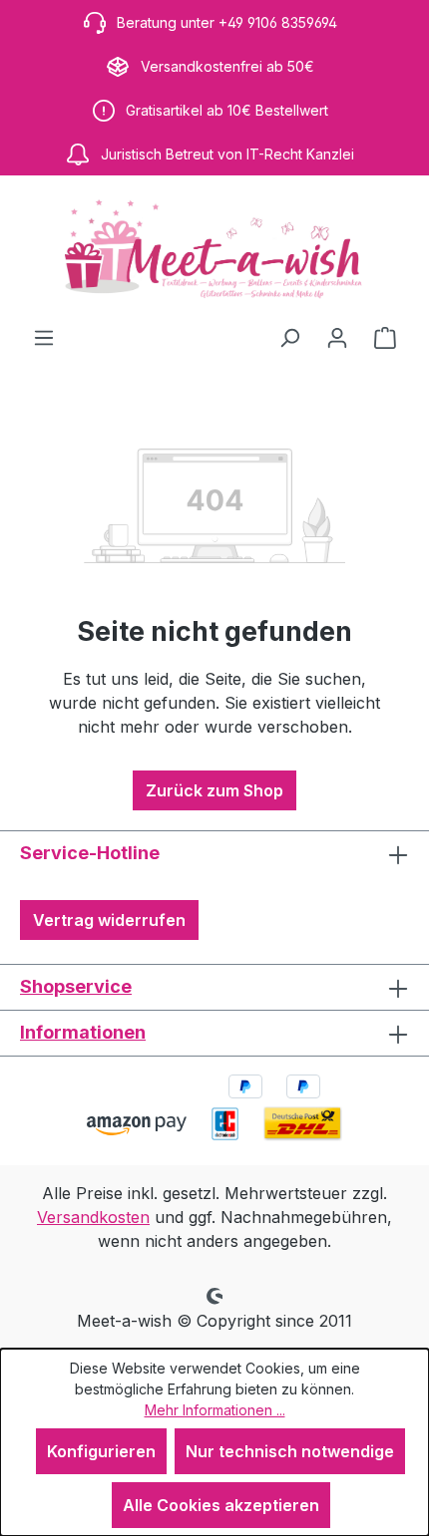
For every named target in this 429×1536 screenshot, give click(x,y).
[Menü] (44, 337)
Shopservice (76, 986)
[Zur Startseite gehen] (214, 250)
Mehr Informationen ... (215, 1409)
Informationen (83, 1032)
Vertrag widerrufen (109, 920)
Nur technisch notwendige (290, 1451)
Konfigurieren (101, 1451)
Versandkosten (93, 1217)
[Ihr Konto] (337, 337)
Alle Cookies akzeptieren (221, 1505)
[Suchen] (289, 337)
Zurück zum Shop (214, 790)
